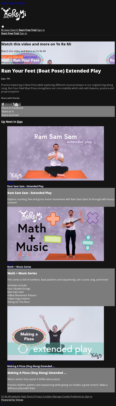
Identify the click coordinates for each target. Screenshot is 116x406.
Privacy (38, 396)
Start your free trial (12, 57)
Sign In (23, 33)
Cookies (48, 396)
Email (18, 104)
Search (14, 30)
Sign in (41, 30)
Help (24, 396)
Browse (5, 30)
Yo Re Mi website (10, 396)
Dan (3, 78)
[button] (3, 27)
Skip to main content (13, 3)
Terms (30, 396)
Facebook (7, 104)
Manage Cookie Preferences (69, 396)
